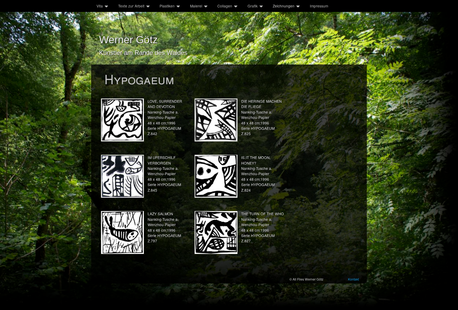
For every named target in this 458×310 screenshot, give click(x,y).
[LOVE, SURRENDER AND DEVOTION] (122, 119)
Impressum (319, 5)
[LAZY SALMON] (122, 232)
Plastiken (167, 5)
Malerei (196, 5)
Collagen (224, 5)
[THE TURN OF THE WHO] (216, 232)
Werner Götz (128, 39)
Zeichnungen (283, 5)
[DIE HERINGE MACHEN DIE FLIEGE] (216, 119)
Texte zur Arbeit (131, 5)
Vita (99, 5)
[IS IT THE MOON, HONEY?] (216, 176)
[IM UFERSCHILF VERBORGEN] (122, 176)
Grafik (253, 5)
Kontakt (353, 279)
